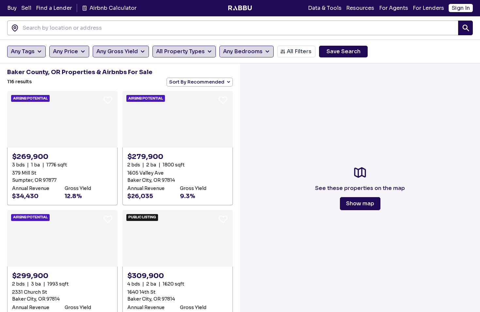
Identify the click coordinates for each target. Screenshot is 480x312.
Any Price (65, 51)
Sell (26, 8)
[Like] (108, 100)
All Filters (299, 51)
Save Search (343, 51)
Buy (12, 8)
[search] (465, 28)
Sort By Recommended (196, 82)
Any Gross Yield (117, 51)
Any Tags (23, 51)
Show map (360, 203)
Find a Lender (54, 8)
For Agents (393, 8)
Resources (360, 8)
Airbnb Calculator (112, 8)
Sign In (461, 8)
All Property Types (180, 51)
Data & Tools (325, 8)
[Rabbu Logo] (240, 8)
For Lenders (428, 8)
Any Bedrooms (243, 51)
